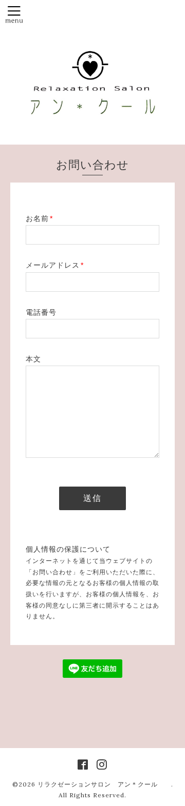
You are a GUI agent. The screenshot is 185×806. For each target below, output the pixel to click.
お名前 (39, 218)
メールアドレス (55, 265)
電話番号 (41, 312)
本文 (33, 359)
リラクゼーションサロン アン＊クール (104, 784)
